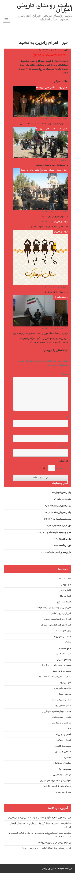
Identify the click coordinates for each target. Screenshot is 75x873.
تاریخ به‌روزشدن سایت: (59, 552)
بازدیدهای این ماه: (62, 512)
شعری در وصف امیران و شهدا (56, 665)
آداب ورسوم (65, 579)
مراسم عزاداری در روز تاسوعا (55, 217)
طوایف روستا (65, 694)
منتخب (67, 757)
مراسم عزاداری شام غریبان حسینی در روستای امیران (44, 124)
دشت (68, 642)
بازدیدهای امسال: (62, 519)
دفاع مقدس (65, 648)
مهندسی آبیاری (64, 769)
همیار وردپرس (49, 868)
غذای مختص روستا (62, 706)
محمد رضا (42, 50)
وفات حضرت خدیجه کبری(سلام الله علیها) (49, 226)
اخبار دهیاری (65, 590)
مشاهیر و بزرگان (63, 752)
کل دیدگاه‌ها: (64, 546)
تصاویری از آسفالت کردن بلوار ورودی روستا (43, 848)
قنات (68, 729)
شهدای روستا (64, 683)
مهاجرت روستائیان (62, 763)
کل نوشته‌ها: (65, 539)
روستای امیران (48, 170)
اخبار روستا (62, 87)
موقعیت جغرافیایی (62, 775)
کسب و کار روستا (63, 734)
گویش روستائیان (63, 740)
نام (67, 417)
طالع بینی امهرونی (62, 688)
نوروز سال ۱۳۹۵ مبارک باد (56, 292)
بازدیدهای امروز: (63, 492)
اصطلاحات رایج (64, 602)
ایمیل (65, 432)
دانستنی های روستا (62, 636)
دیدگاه (64, 374)
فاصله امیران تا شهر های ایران (56, 711)
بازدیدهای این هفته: (61, 506)
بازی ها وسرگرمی (63, 631)
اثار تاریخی (66, 585)
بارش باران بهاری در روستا (50, 843)
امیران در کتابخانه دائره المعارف (56, 625)
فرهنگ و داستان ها (61, 723)
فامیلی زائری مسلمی (61, 717)
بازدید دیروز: (64, 499)
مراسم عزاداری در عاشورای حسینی (52, 165)
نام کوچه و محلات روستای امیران (55, 781)
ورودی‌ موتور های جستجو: (58, 532)
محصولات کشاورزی (62, 746)
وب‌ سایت (63, 446)
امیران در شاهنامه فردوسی (57, 619)
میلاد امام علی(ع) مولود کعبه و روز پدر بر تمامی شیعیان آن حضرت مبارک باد (39, 835)
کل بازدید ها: (64, 526)
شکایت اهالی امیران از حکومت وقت (53, 677)
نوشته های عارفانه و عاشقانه (57, 786)
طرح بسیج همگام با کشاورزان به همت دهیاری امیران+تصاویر (40, 333)
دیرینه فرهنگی (63, 654)
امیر (69, 848)
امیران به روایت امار (61, 613)
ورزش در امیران (63, 792)
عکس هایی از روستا (45, 87)
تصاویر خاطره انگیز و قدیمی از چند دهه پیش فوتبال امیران (36, 818)
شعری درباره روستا (62, 671)
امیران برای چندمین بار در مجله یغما (54, 608)
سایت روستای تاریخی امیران (44, 7)
